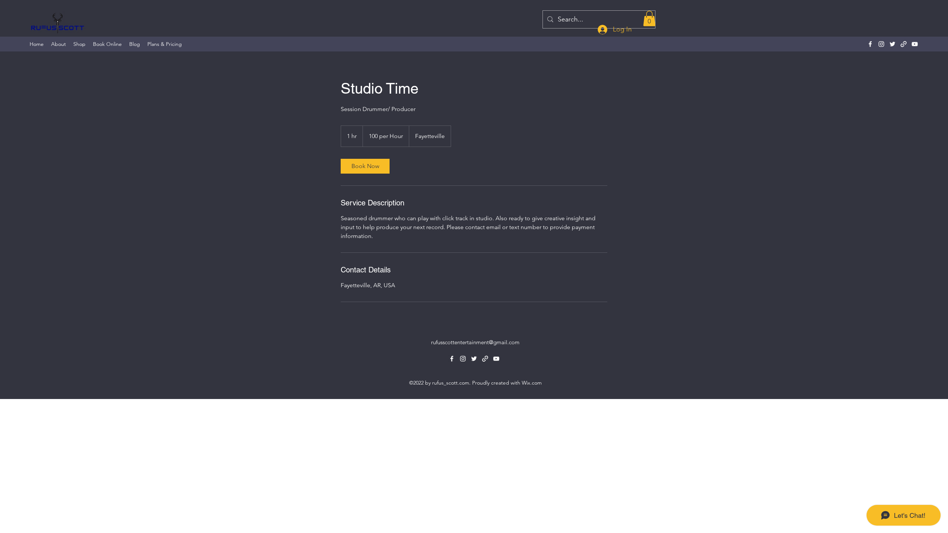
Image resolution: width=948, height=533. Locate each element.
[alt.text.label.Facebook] (870, 44)
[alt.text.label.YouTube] (914, 44)
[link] (365, 166)
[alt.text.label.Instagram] (881, 44)
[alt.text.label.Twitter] (892, 44)
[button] (649, 18)
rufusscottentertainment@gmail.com (475, 342)
